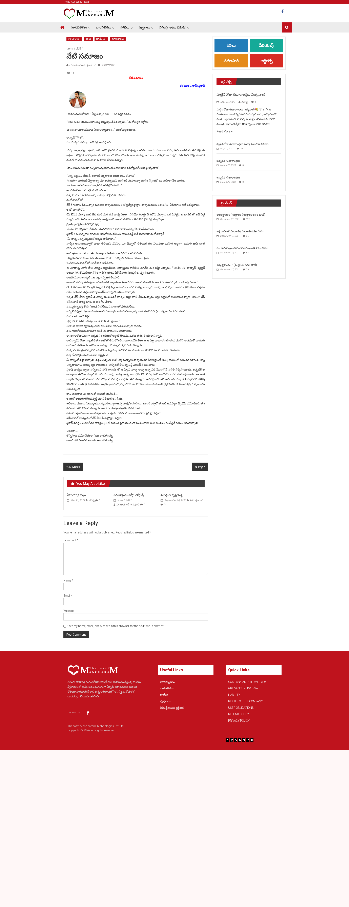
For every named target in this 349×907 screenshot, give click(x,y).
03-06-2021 (74, 38)
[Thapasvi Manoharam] (62, 27)
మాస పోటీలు (118, 38)
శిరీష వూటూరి (196, 500)
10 (241, 148)
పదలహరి (231, 60)
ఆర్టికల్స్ (267, 60)
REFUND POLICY (238, 714)
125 (248, 219)
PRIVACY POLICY (239, 720)
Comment (70, 540)
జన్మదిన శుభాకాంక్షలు (228, 160)
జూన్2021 (101, 38)
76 (247, 269)
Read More (224, 131)
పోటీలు (124, 27)
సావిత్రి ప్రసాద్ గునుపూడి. (128, 504)
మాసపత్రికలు (78, 27)
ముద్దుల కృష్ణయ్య (171, 495)
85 (247, 236)
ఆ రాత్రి (199, 466)
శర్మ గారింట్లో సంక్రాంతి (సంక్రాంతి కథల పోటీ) (240, 231)
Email (68, 595)
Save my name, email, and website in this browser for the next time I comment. (116, 626)
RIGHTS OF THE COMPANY (245, 701)
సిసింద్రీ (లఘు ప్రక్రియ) (172, 27)
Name (68, 580)
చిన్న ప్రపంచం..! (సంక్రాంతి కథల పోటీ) (237, 265)
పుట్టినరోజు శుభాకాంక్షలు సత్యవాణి (241, 94)
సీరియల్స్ (266, 45)
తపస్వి (91, 500)
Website (68, 610)
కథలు (88, 38)
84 (247, 252)
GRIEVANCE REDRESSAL (243, 688)
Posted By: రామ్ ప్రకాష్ (80, 65)
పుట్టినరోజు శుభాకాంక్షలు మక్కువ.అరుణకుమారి (242, 144)
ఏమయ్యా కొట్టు (76, 495)
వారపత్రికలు (103, 27)
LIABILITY (234, 694)
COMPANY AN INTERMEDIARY (247, 681)
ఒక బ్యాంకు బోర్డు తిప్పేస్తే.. (129, 495)
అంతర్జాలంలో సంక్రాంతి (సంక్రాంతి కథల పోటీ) (241, 214)
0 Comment (108, 65)
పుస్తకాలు (144, 27)
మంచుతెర (74, 466)
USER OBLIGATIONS (241, 707)
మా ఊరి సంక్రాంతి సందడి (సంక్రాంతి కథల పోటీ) (242, 248)
